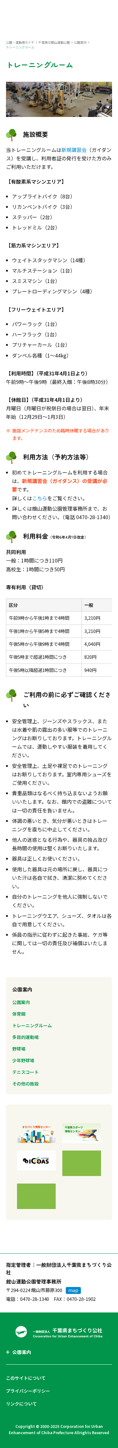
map (73, 1290)
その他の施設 (25, 1083)
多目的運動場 (25, 1037)
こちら (39, 498)
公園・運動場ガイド (20, 42)
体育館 (18, 1014)
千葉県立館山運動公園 (54, 42)
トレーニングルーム (32, 1025)
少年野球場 (23, 1060)
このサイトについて (26, 1378)
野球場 (18, 1049)
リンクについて (21, 1404)
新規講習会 (74, 149)
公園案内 (80, 42)
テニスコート (25, 1072)
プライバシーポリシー (28, 1391)
